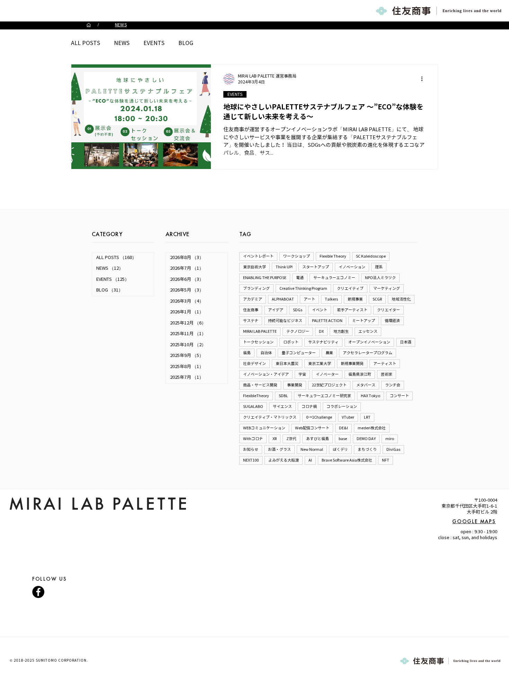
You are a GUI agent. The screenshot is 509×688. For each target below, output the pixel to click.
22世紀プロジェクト (329, 385)
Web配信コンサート (312, 428)
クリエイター (388, 309)
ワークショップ (296, 256)
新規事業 (355, 299)
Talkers (331, 299)
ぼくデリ (340, 449)
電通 (300, 277)
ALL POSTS (85, 43)
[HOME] (89, 25)
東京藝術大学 (254, 267)
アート (309, 299)
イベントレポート (258, 256)
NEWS (122, 43)
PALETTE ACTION (327, 320)
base (343, 438)
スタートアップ (315, 267)
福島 (247, 352)
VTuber (348, 417)
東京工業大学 (319, 363)
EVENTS (153, 43)
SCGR (377, 299)
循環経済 (392, 320)
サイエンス (282, 406)
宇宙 (302, 374)
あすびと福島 (317, 438)
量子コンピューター (299, 352)
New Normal (312, 449)
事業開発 (294, 385)
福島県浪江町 (359, 374)
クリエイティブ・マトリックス (269, 417)
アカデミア (252, 299)
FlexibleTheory (256, 395)
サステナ (250, 320)
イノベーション (352, 267)
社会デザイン (254, 363)
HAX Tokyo (370, 395)
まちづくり (367, 449)
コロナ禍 (309, 406)
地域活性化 (401, 299)
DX (321, 331)
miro (389, 438)
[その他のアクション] (424, 79)
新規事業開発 (352, 363)
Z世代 (291, 438)
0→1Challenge (319, 417)
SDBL (283, 395)
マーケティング (386, 288)
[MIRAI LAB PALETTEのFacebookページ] (38, 592)
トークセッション (258, 342)
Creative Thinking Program (303, 288)
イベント (319, 309)
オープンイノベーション (369, 342)
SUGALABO (253, 406)
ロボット (290, 342)
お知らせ (250, 449)
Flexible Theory (333, 256)
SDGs (297, 309)
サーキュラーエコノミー (334, 277)
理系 (379, 267)
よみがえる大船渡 (283, 460)
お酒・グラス (279, 449)
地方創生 (341, 331)
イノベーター (327, 374)
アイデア (275, 309)
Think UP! (284, 267)
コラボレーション (342, 406)
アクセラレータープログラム (367, 352)
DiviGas (393, 449)
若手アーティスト (352, 309)
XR (275, 438)
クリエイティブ (350, 288)
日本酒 (405, 342)
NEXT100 (251, 460)
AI (310, 460)
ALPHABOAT (283, 299)
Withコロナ (253, 438)
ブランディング (256, 288)
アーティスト (384, 363)
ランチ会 (392, 385)
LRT (367, 417)
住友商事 (250, 309)
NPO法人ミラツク (380, 277)
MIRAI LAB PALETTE (260, 331)
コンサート (399, 395)
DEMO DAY (366, 438)
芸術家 (386, 374)
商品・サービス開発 (260, 385)
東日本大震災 (287, 363)
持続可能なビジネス (285, 320)
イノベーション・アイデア (266, 374)
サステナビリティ (323, 342)
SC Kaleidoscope (371, 256)
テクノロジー (297, 331)
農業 (329, 352)
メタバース (365, 385)
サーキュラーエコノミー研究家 (324, 395)
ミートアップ (363, 320)
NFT (385, 460)
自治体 (266, 352)
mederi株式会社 (372, 428)
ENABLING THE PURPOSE (264, 277)
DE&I (343, 428)
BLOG (185, 43)
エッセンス (367, 331)
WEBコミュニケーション (264, 428)
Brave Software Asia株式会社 (347, 460)
